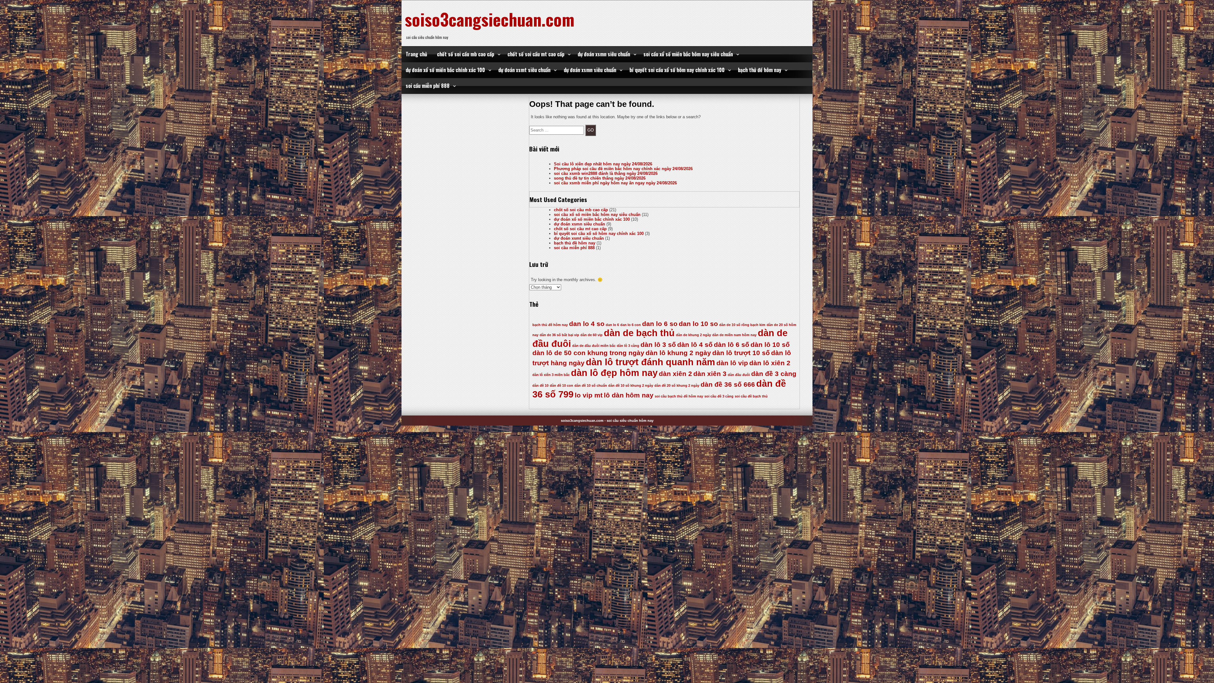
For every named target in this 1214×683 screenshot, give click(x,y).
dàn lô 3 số (658, 344)
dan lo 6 (612, 325)
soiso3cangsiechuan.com (489, 19)
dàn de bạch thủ (639, 333)
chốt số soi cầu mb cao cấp (465, 54)
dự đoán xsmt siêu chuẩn (524, 70)
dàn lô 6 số (731, 344)
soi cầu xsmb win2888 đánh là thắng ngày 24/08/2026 (606, 173)
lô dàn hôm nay (628, 395)
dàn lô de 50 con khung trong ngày (588, 352)
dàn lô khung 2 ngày (678, 352)
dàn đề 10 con (561, 385)
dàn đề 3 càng (773, 373)
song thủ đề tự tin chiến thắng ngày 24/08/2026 (600, 178)
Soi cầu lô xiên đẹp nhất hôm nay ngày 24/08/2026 (603, 164)
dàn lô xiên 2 (769, 362)
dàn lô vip (732, 362)
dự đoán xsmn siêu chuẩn (604, 54)
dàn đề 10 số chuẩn (590, 385)
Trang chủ (416, 54)
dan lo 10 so (698, 323)
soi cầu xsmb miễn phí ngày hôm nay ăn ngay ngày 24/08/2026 (615, 183)
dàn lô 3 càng (628, 346)
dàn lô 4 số (695, 344)
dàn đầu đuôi (739, 375)
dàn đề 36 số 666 (728, 384)
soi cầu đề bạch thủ (751, 396)
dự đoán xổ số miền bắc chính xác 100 (445, 70)
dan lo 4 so (586, 323)
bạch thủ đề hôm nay (759, 70)
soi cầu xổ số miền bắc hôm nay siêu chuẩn (688, 54)
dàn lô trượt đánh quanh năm (650, 362)
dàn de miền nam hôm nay (734, 335)
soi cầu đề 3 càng (718, 396)
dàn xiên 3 (710, 373)
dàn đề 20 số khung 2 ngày (676, 385)
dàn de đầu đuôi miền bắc (594, 346)
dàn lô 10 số (770, 344)
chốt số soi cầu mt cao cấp (535, 54)
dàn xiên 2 (675, 373)
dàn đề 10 (540, 385)
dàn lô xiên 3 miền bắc (551, 375)
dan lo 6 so (660, 323)
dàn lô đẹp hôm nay (614, 372)
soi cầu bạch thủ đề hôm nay (679, 396)
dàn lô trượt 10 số (741, 352)
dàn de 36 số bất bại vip (559, 335)
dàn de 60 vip (591, 335)
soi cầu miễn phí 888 (428, 85)
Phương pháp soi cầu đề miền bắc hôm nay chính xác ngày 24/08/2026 (623, 168)
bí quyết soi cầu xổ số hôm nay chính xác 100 (677, 70)
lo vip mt (589, 395)
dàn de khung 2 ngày (693, 335)
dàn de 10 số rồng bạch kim (742, 325)
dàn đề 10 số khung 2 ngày (630, 385)
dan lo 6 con (630, 325)
